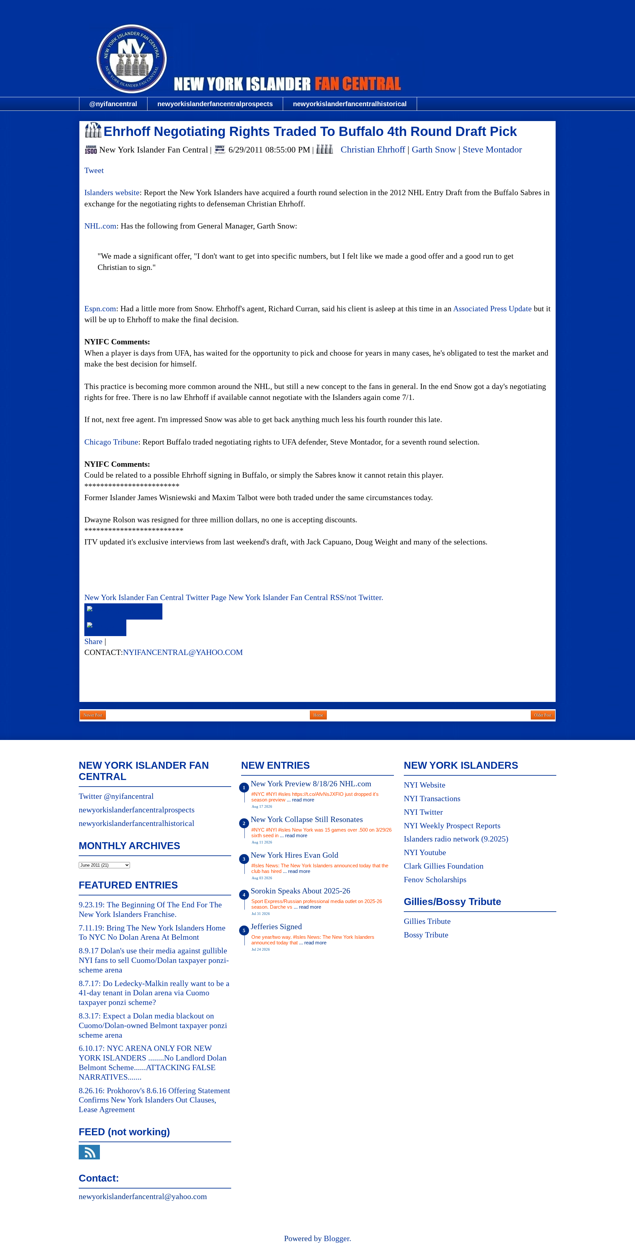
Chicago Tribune (111, 442)
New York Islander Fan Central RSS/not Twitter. (306, 597)
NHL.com (100, 226)
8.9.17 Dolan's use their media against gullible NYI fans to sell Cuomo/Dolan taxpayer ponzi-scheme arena (154, 960)
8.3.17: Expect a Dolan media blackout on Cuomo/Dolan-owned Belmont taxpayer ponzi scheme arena (153, 1025)
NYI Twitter (423, 812)
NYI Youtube (425, 852)
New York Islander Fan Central (317, 8)
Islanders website (112, 192)
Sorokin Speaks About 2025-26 (300, 890)
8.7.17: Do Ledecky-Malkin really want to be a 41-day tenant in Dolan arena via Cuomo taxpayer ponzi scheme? (154, 993)
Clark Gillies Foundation (444, 866)
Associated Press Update (492, 308)
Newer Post (93, 715)
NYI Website (424, 785)
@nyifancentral (113, 104)
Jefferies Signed (276, 926)
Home (318, 715)
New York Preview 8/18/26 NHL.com (311, 783)
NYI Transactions (432, 798)
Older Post (542, 715)
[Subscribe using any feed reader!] (105, 627)
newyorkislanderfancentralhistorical (350, 104)
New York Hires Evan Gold (294, 855)
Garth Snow (434, 149)
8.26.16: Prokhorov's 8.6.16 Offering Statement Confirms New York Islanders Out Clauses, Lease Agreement (154, 1100)
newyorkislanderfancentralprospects (215, 104)
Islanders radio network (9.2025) (456, 839)
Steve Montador (492, 149)
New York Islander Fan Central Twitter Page (155, 597)
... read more (300, 799)
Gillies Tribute (427, 921)
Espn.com (100, 308)
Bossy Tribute (426, 934)
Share (93, 641)
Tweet (94, 170)
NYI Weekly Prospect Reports (452, 825)
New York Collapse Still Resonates (307, 819)
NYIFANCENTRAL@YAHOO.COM (183, 652)
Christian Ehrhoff (373, 149)
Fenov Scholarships (435, 879)
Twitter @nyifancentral (116, 796)
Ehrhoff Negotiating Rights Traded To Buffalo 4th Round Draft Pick (310, 131)
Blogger (336, 1238)
